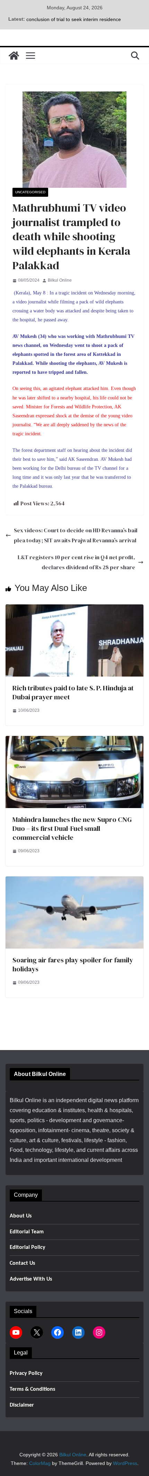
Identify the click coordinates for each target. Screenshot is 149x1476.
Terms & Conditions (32, 1389)
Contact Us (22, 1263)
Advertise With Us (31, 1279)
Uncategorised (30, 192)
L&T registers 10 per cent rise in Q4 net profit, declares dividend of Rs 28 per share (76, 562)
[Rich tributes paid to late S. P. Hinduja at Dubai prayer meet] (74, 609)
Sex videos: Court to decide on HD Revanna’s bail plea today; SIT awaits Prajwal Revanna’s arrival (76, 535)
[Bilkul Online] (14, 55)
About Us (21, 1216)
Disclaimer (22, 1405)
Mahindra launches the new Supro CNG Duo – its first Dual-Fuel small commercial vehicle (72, 828)
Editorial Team (27, 1232)
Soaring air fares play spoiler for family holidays (72, 964)
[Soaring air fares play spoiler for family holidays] (74, 881)
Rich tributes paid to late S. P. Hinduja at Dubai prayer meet (73, 692)
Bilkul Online (60, 280)
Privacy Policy (26, 1373)
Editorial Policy (27, 1247)
